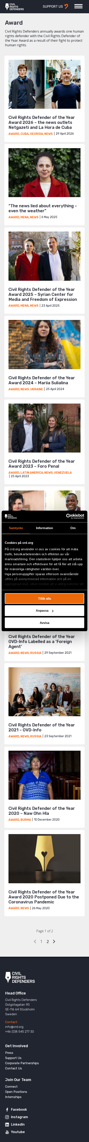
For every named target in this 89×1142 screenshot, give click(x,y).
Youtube (18, 1132)
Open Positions (16, 1092)
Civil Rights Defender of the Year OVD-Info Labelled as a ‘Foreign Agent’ (41, 641)
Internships (13, 1097)
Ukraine (36, 389)
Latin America (31, 473)
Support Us (13, 1058)
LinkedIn (18, 1124)
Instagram (19, 1117)
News (48, 134)
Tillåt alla (44, 598)
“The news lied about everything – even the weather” (42, 208)
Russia (35, 653)
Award (13, 134)
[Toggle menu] (78, 6)
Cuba (24, 134)
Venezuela (63, 473)
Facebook (19, 1109)
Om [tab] (73, 528)
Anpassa (42, 610)
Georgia (36, 134)
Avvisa (44, 623)
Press (9, 1053)
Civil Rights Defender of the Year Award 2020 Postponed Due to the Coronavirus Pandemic (43, 896)
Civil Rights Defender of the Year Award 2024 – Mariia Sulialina (41, 380)
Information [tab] (44, 528)
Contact (11, 1022)
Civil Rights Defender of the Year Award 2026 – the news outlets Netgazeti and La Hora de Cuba (41, 122)
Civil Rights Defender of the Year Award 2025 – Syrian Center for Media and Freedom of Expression (42, 294)
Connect (11, 1086)
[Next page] (54, 941)
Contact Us (13, 1068)
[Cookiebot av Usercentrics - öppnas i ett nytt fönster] (66, 516)
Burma (25, 820)
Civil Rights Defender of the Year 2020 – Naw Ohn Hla (41, 811)
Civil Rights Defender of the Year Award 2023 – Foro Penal (41, 464)
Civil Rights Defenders (14, 6)
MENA (24, 217)
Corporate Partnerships (22, 1063)
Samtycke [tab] (16, 528)
